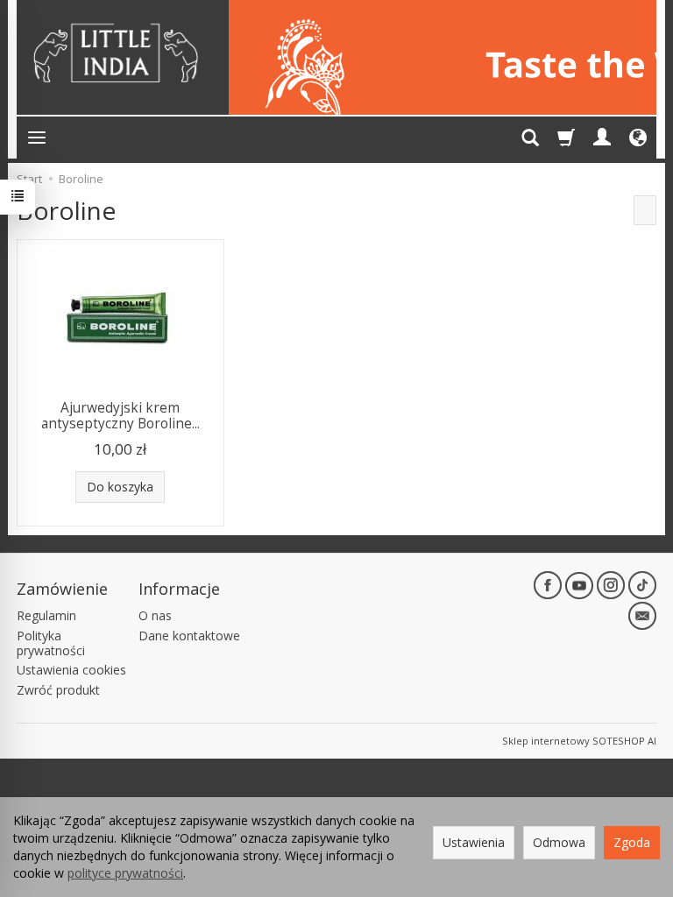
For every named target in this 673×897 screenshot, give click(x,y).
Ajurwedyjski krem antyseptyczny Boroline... (120, 416)
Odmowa (559, 842)
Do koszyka (120, 486)
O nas (155, 615)
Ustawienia (474, 842)
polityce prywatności (125, 873)
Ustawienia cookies (71, 669)
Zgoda (631, 842)
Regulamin (46, 615)
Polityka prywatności (51, 643)
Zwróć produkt (58, 690)
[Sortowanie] (645, 210)
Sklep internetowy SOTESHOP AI (579, 740)
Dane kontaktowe (189, 635)
